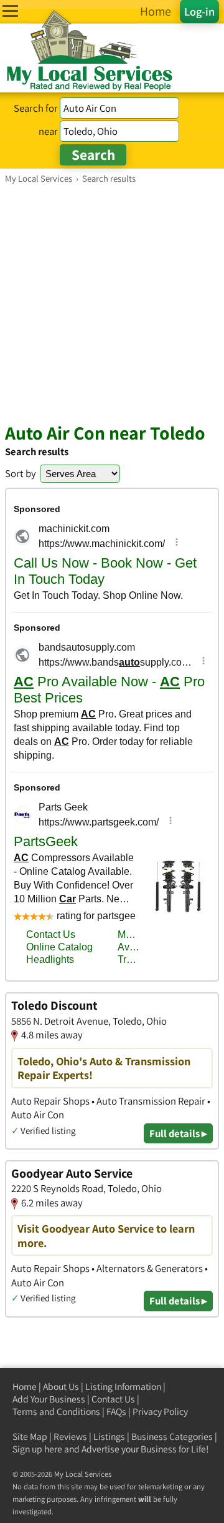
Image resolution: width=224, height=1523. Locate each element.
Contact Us (113, 1399)
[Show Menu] (10, 11)
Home (24, 1386)
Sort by (20, 473)
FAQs (116, 1411)
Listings (109, 1436)
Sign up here (37, 1449)
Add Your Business (48, 1399)
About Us (61, 1386)
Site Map (29, 1436)
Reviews (70, 1436)
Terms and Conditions (56, 1411)
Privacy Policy (160, 1411)
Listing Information (123, 1386)
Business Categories (172, 1436)
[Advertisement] (112, 302)
